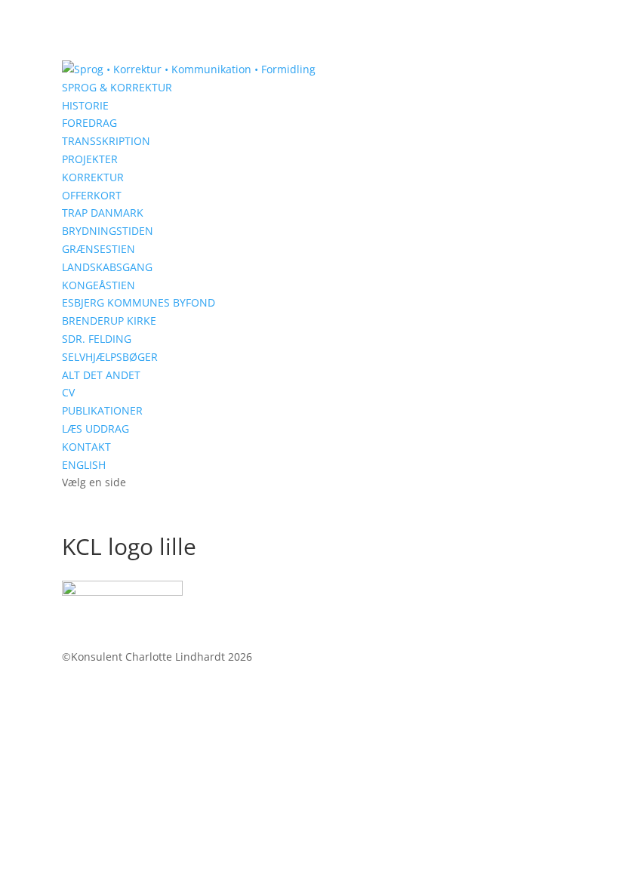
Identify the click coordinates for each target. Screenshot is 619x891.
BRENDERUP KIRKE (109, 320)
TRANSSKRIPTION (106, 141)
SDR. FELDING (96, 338)
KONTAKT (86, 446)
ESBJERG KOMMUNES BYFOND (138, 302)
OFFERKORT (92, 195)
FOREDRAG (89, 123)
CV (68, 392)
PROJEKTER (90, 159)
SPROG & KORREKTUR (117, 87)
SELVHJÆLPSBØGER (110, 357)
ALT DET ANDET (101, 375)
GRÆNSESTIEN (98, 249)
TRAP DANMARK (102, 212)
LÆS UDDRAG (95, 428)
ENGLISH (84, 465)
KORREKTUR (93, 177)
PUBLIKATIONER (102, 410)
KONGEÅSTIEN (98, 285)
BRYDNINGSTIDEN (107, 231)
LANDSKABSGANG (107, 267)
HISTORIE (85, 105)
